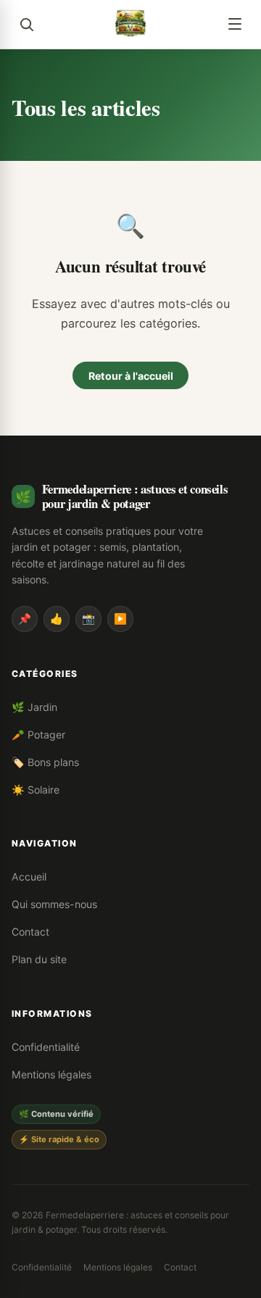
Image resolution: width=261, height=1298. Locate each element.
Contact (30, 931)
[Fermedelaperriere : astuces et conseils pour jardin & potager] (130, 23)
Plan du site (39, 959)
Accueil (29, 876)
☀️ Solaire (35, 789)
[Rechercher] (26, 23)
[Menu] (234, 23)
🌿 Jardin (34, 707)
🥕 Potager (38, 734)
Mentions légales (51, 1074)
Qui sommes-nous (54, 904)
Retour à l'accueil (130, 376)
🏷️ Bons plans (45, 762)
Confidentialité (46, 1047)
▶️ (120, 618)
